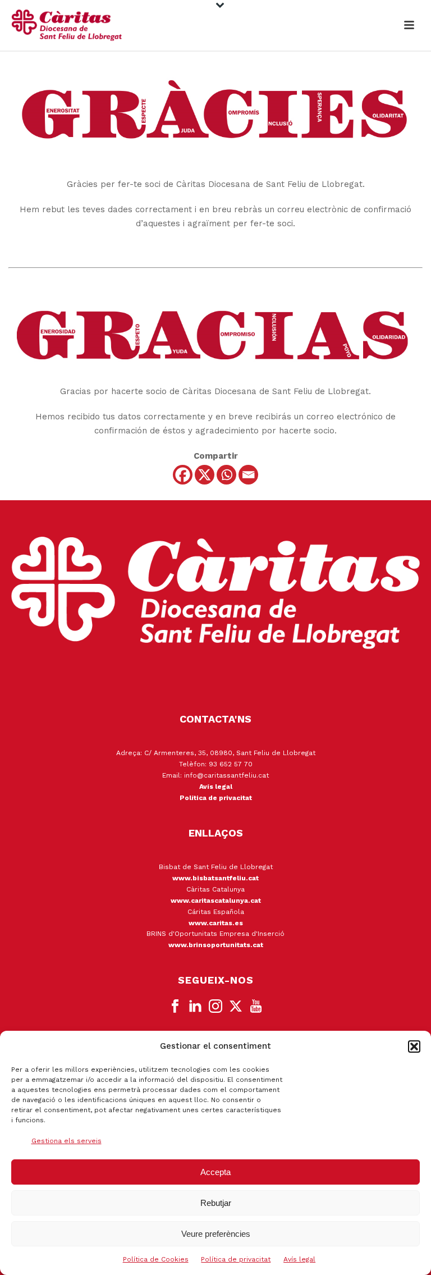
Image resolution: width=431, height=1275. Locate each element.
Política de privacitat (235, 1259)
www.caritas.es (216, 923)
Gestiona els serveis (66, 1141)
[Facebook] (182, 475)
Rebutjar (215, 1203)
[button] (414, 1046)
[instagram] (215, 1006)
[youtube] (256, 1006)
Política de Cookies (156, 1259)
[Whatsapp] (226, 475)
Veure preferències (215, 1234)
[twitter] (235, 1006)
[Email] (248, 475)
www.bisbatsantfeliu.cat (215, 878)
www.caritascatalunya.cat (216, 900)
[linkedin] (195, 1006)
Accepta (215, 1172)
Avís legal (299, 1259)
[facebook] (175, 1006)
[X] (204, 475)
